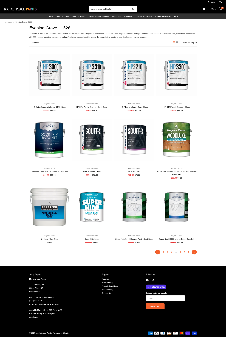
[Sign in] (213, 9)
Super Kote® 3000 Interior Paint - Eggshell (176, 239)
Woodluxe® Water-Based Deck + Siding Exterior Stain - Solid (176, 173)
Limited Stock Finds (144, 16)
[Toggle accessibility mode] (220, 2)
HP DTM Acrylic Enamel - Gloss (177, 107)
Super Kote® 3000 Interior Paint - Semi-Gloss (134, 239)
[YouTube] (147, 280)
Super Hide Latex (92, 239)
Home (50, 16)
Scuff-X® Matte (134, 172)
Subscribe (155, 306)
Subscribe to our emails (156, 293)
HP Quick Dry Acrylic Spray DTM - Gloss (49, 107)
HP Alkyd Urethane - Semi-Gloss (134, 107)
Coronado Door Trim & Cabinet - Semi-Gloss (49, 172)
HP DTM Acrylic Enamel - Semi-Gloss (91, 107)
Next (194, 252)
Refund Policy (107, 289)
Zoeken (133, 9)
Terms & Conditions (110, 286)
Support (105, 274)
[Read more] (205, 9)
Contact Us (106, 293)
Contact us (212, 2)
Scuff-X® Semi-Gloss (92, 172)
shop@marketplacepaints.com (47, 304)
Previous (157, 252)
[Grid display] (174, 42)
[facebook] (153, 280)
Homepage (8, 22)
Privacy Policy (107, 282)
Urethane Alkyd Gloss (49, 239)
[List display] (177, 42)
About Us (105, 279)
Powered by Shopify (61, 333)
